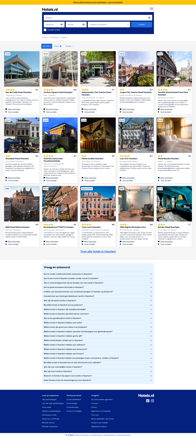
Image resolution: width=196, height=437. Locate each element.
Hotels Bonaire (72, 407)
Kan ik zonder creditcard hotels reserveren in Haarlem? (68, 274)
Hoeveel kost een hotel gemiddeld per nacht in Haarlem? (69, 296)
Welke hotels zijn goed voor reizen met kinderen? (65, 327)
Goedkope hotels (49, 415)
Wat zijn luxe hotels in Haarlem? (58, 371)
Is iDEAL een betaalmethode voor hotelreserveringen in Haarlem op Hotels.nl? (78, 291)
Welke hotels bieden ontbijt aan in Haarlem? (63, 340)
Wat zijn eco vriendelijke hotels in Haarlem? (63, 367)
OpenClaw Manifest (124, 435)
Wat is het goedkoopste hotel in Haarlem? (62, 318)
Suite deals (46, 407)
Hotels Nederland (74, 399)
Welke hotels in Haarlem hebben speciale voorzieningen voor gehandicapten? (78, 331)
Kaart (56, 46)
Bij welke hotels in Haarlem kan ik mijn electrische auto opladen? (72, 362)
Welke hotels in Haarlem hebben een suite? (63, 322)
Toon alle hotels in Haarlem (98, 251)
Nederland (55, 37)
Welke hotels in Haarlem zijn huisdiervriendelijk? (65, 309)
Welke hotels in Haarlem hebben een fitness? (64, 353)
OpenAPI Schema (96, 435)
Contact (94, 403)
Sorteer (68, 46)
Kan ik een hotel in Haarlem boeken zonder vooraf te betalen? (71, 278)
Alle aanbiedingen (49, 399)
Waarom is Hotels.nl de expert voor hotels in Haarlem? (68, 376)
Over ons (95, 415)
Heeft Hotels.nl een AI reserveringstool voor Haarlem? (67, 380)
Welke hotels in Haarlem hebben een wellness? (64, 345)
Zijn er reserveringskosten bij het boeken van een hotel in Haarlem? (73, 283)
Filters (48, 46)
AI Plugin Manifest (110, 435)
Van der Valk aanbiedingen (53, 403)
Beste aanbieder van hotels (102, 419)
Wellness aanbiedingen (51, 411)
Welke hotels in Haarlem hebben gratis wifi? (63, 336)
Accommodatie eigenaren (102, 399)
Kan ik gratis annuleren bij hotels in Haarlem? (64, 287)
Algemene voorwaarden (101, 411)
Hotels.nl (45, 37)
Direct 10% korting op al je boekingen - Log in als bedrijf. (98, 2)
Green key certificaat (50, 419)
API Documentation (82, 435)
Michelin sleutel (48, 422)
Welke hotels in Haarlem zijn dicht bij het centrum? (66, 314)
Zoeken (142, 24)
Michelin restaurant (50, 426)
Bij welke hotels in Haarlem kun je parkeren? (63, 305)
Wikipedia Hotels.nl (99, 426)
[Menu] (151, 8)
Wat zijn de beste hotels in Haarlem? (60, 300)
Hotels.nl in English (74, 411)
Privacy (94, 407)
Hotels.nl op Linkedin (99, 422)
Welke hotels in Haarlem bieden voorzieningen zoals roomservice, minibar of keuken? (81, 358)
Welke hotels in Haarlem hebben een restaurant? (65, 349)
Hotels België (72, 403)
